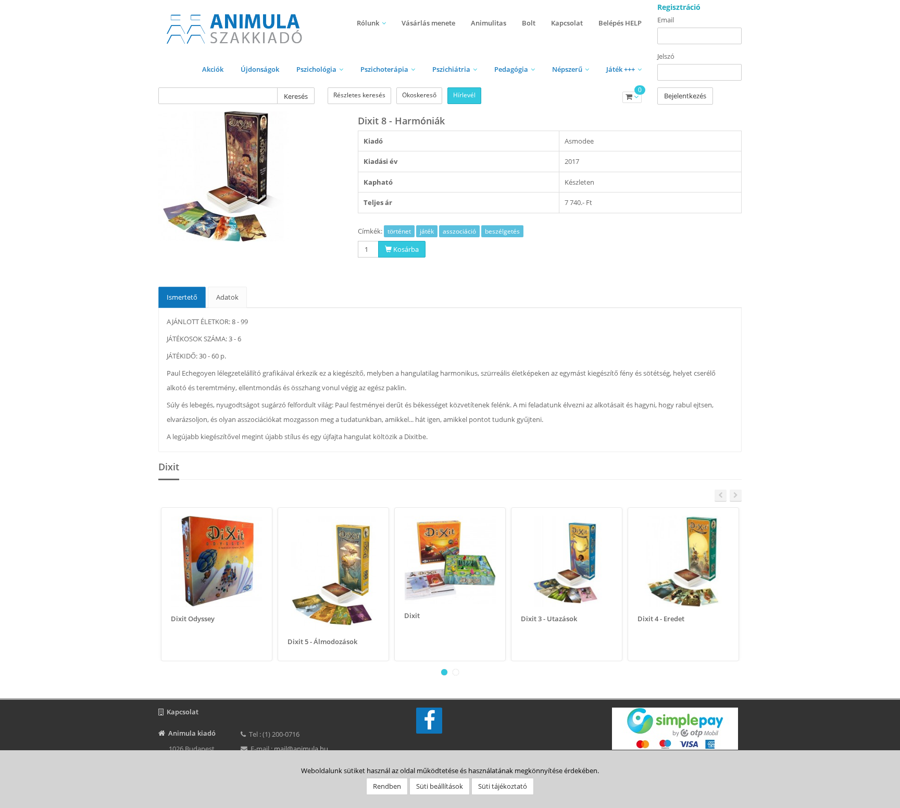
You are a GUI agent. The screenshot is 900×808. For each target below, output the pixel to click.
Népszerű (567, 69)
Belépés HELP (620, 23)
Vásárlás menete (428, 23)
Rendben (387, 786)
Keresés (296, 96)
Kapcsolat (567, 23)
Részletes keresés (359, 95)
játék (427, 231)
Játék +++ (620, 69)
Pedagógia (511, 69)
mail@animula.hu (301, 748)
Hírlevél (464, 95)
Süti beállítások (439, 786)
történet (399, 231)
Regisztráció (679, 7)
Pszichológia (316, 69)
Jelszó (665, 56)
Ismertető (182, 297)
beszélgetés (502, 231)
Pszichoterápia (384, 69)
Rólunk (368, 23)
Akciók (212, 69)
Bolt (528, 23)
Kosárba (405, 249)
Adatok (227, 297)
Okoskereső (419, 95)
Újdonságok (260, 69)
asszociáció (459, 231)
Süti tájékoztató (502, 786)
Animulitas (488, 23)
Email (665, 19)
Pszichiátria (451, 69)
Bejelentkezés (685, 95)
